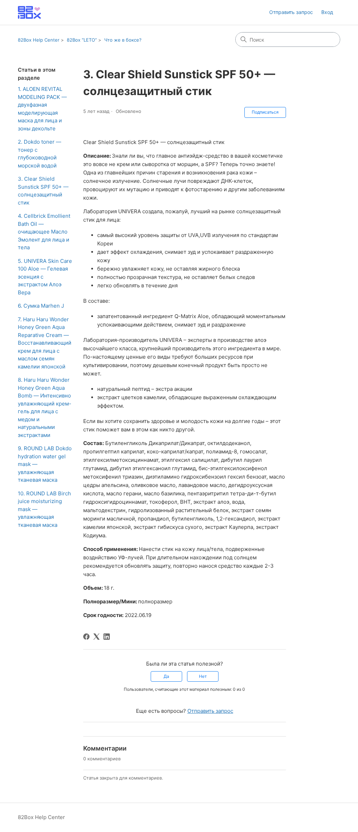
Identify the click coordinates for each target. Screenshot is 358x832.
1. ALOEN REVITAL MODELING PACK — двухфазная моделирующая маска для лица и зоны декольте (42, 109)
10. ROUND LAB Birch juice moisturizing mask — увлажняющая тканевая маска (44, 509)
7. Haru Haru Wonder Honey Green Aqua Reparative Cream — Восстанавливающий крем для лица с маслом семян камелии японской (44, 343)
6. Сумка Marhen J (41, 305)
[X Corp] (96, 636)
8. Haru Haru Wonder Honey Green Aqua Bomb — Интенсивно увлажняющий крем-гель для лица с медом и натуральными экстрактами (44, 407)
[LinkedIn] (106, 636)
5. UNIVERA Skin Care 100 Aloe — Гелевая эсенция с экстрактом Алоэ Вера (45, 277)
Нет (203, 676)
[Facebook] (86, 636)
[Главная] (29, 12)
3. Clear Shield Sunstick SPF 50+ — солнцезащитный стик (43, 190)
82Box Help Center (38, 40)
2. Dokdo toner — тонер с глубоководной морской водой (39, 153)
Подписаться (265, 112)
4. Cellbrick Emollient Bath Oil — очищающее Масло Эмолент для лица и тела (44, 232)
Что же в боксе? (123, 40)
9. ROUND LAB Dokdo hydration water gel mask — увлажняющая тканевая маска (45, 464)
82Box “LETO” (82, 40)
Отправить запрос (291, 12)
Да (166, 676)
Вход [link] (327, 12)
